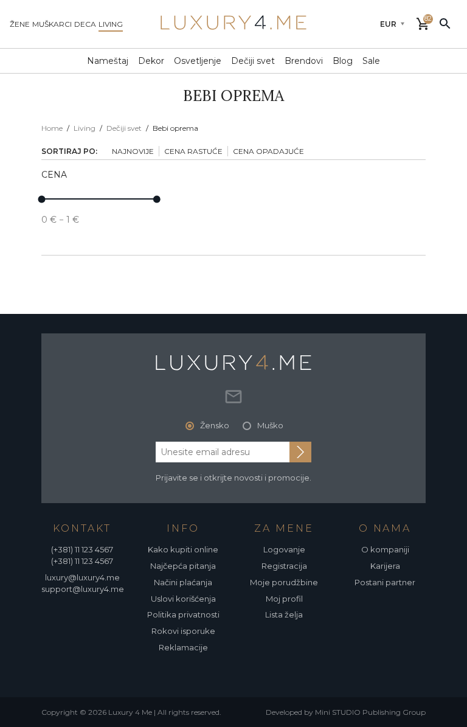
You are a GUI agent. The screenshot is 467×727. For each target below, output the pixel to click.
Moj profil (284, 599)
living (111, 24)
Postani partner (385, 582)
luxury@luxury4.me (82, 577)
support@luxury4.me (82, 589)
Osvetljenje (197, 60)
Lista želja (284, 614)
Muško (270, 425)
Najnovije (133, 151)
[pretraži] (445, 23)
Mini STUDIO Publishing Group (370, 712)
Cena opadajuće (268, 151)
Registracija (284, 566)
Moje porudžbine (284, 582)
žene (20, 24)
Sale (371, 60)
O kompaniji (385, 549)
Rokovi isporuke (183, 631)
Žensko (214, 425)
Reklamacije (183, 647)
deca (85, 24)
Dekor (151, 60)
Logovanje (284, 549)
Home (52, 128)
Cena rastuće (193, 151)
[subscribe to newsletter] (300, 452)
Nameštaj (107, 60)
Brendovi (304, 60)
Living (84, 128)
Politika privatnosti (183, 614)
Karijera (385, 566)
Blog (343, 60)
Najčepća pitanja (183, 566)
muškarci (52, 24)
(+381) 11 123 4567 (82, 549)
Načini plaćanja (183, 582)
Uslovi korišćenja (183, 599)
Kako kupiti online (183, 549)
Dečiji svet (253, 60)
